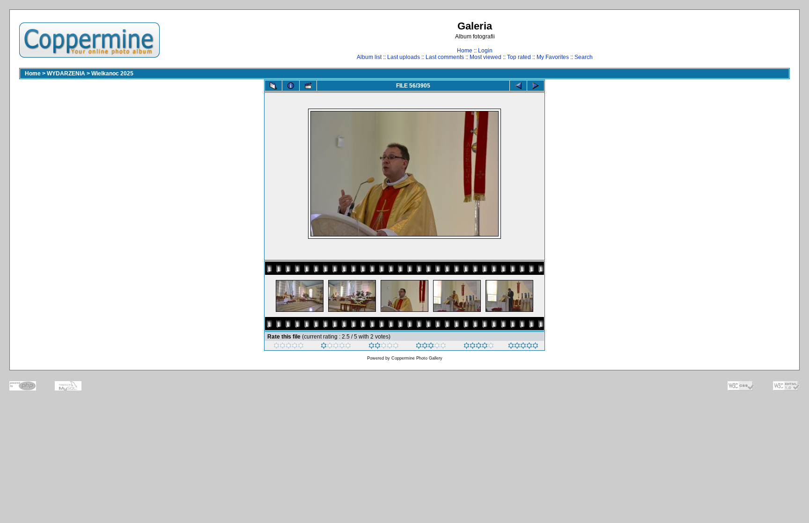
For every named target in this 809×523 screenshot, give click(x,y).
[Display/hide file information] (290, 86)
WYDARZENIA (66, 73)
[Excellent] (478, 347)
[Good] (431, 347)
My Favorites (553, 57)
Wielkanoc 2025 (112, 73)
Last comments (445, 57)
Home (464, 50)
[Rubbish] (288, 347)
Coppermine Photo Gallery (416, 358)
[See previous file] (518, 86)
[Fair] (383, 347)
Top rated (519, 57)
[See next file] (535, 86)
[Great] (523, 347)
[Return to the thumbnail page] (273, 86)
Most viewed (485, 57)
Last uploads (403, 57)
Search (583, 57)
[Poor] (336, 347)
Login (485, 50)
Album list (369, 57)
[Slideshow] (308, 86)
